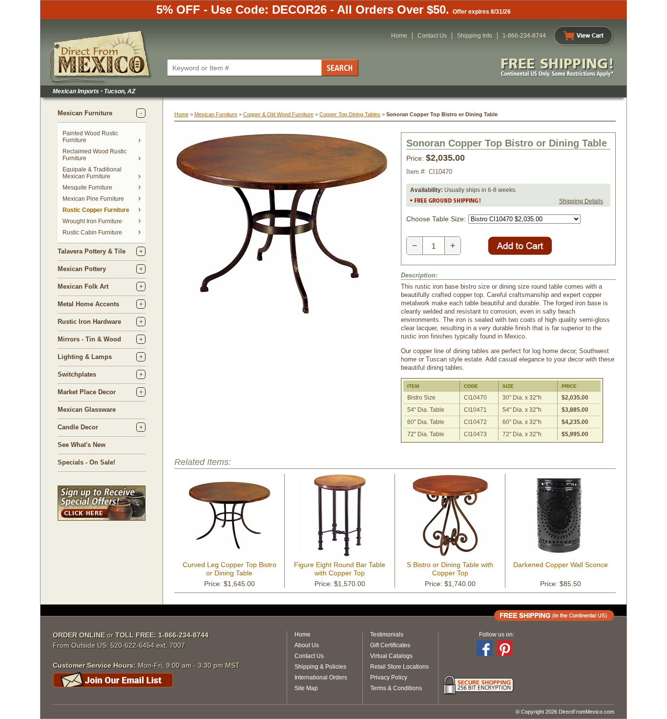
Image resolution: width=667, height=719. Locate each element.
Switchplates (77, 374)
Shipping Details (581, 201)
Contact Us (432, 35)
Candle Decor (78, 427)
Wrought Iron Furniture (92, 221)
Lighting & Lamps (85, 356)
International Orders (320, 677)
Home (399, 35)
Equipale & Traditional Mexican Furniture (92, 173)
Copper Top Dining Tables (349, 114)
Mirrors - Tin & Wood (89, 339)
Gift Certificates (390, 645)
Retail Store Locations (399, 666)
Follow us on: (496, 634)
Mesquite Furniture (87, 187)
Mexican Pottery (82, 269)
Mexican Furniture (85, 113)
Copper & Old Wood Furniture (278, 114)
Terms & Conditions (396, 688)
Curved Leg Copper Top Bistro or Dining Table (229, 569)
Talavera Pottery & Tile (91, 251)
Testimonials (386, 634)
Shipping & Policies (320, 666)
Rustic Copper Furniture (96, 210)
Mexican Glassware (87, 409)
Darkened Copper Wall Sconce (560, 565)
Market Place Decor (87, 392)
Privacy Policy (388, 677)
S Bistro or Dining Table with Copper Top (450, 569)
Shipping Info (474, 35)
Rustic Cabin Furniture (92, 232)
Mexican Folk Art (83, 286)
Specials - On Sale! (86, 462)
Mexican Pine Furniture (93, 198)
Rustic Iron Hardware (89, 321)
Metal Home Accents (88, 304)
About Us (306, 645)
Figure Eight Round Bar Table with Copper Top (339, 569)
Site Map (306, 688)
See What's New (81, 444)
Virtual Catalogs (391, 656)
